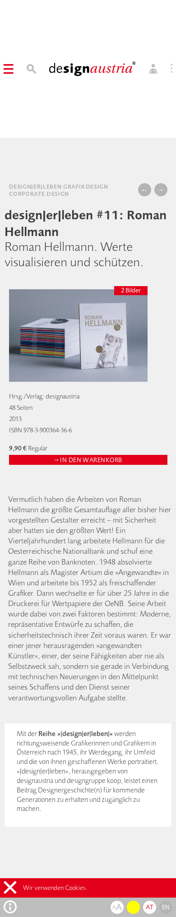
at (149, 907)
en (166, 907)
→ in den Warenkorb (88, 459)
